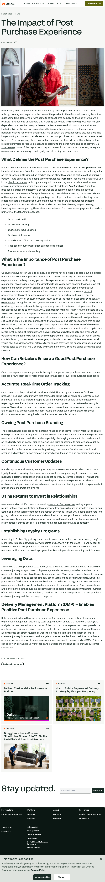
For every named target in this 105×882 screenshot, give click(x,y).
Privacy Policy (33, 831)
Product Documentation (90, 814)
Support (83, 819)
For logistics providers (11, 814)
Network (31, 814)
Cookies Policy (38, 870)
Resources (6, 14)
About (56, 810)
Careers (57, 814)
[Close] (101, 859)
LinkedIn (5, 832)
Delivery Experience (12, 664)
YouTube (5, 827)
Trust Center (32, 838)
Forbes (19, 539)
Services (31, 819)
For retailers (7, 810)
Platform (31, 810)
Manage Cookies (33, 848)
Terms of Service (34, 834)
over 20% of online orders (62, 504)
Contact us (94, 3)
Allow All (62, 877)
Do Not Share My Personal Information (38, 843)
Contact (57, 819)
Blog (17, 14)
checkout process (17, 182)
